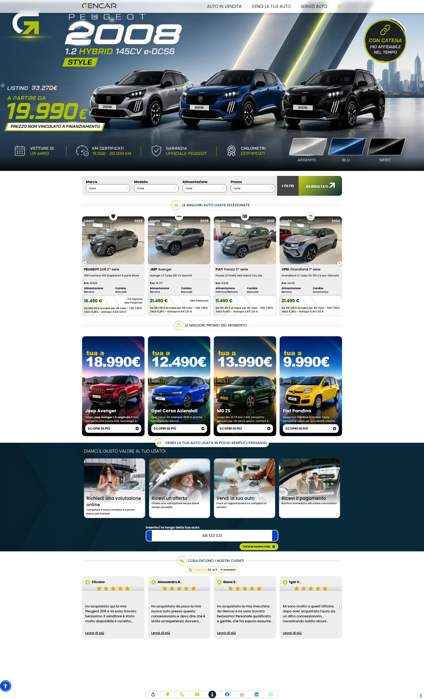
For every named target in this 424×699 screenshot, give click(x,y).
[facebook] (227, 694)
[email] (197, 694)
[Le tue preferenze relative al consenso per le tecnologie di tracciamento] (421, 696)
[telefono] (182, 694)
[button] (5, 686)
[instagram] (242, 694)
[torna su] (153, 694)
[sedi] (212, 694)
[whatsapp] (271, 694)
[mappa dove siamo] (168, 694)
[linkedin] (256, 694)
